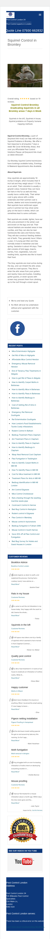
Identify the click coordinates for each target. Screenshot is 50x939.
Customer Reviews (18, 597)
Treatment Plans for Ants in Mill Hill (26, 478)
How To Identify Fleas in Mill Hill (25, 470)
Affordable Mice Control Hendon (25, 359)
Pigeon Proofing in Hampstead (22, 722)
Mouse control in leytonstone (24, 522)
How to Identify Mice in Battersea (26, 389)
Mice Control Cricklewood (22, 494)
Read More (15, 584)
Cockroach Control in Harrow (24, 505)
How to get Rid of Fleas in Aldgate (26, 378)
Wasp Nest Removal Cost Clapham (26, 454)
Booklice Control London (20, 566)
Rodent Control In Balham (22, 431)
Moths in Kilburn (17, 691)
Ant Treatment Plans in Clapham (25, 439)
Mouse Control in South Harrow (25, 530)
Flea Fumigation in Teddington (24, 458)
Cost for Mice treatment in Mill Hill (26, 474)
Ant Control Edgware (20, 489)
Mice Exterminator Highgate (23, 351)
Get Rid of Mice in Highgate (23, 355)
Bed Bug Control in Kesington (24, 509)
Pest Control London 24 (16, 20)
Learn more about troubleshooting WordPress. (25, 927)
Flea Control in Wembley (22, 517)
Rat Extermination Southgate (24, 419)
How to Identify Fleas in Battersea (26, 393)
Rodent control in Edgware (23, 513)
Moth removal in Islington (20, 753)
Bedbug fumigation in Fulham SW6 (26, 526)
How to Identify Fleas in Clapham (25, 443)
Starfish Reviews (37, 810)
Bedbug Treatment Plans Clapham (26, 435)
